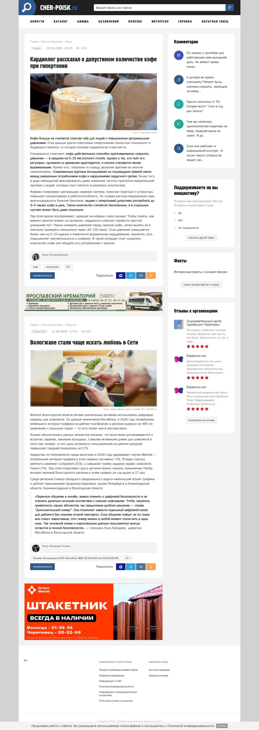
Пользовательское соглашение (116, 701)
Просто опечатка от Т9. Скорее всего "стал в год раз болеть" (205, 106)
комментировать (42, 275)
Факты (180, 261)
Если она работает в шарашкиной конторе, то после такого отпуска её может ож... (205, 153)
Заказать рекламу (158, 675)
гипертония (52, 266)
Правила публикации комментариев (118, 670)
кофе (35, 266)
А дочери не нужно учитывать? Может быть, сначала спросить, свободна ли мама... (207, 84)
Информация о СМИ (110, 681)
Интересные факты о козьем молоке (200, 272)
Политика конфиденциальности (116, 686)
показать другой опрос (201, 237)
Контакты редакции (159, 670)
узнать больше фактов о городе (201, 284)
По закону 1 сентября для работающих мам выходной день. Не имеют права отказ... (207, 60)
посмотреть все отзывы (201, 420)
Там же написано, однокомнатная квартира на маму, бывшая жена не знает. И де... (207, 128)
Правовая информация (111, 675)
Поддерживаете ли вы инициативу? (196, 190)
